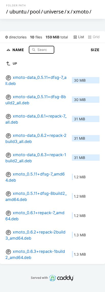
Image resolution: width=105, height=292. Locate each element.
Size (95, 50)
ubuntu (18, 11)
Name (18, 49)
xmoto (81, 11)
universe (54, 11)
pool (35, 11)
